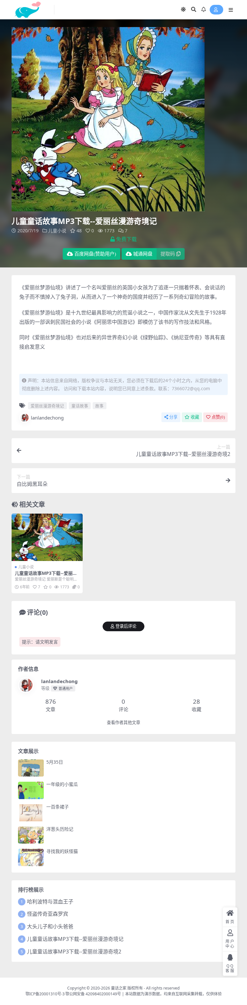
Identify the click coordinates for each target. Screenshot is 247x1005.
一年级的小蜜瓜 (62, 784)
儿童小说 (57, 230)
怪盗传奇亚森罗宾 (47, 913)
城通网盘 (142, 253)
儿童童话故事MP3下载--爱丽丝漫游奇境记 (46, 576)
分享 (173, 417)
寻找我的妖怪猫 (62, 851)
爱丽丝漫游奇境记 (47, 406)
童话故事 (79, 406)
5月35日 (54, 762)
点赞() (218, 417)
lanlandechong (47, 417)
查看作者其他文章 (123, 722)
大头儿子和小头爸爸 (50, 926)
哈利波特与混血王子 (50, 901)
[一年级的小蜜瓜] (31, 790)
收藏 (195, 417)
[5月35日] (31, 768)
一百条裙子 (57, 807)
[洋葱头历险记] (31, 835)
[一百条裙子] (31, 812)
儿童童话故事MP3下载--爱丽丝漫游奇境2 (74, 951)
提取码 (167, 253)
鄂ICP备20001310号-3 (45, 994)
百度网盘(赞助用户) (95, 253)
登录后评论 (125, 626)
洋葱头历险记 (59, 829)
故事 (99, 406)
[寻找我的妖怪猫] (31, 857)
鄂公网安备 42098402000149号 (93, 994)
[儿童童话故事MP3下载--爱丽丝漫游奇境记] (47, 537)
